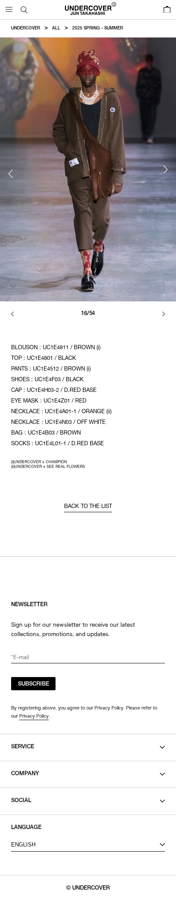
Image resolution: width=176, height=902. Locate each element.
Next (165, 169)
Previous (10, 173)
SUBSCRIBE (33, 684)
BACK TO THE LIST (88, 507)
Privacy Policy (34, 716)
